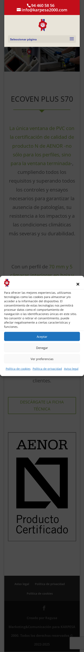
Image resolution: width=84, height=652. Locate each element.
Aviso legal (71, 369)
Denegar (42, 348)
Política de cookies (18, 369)
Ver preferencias (42, 359)
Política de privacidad (47, 369)
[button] (78, 284)
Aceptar (42, 337)
